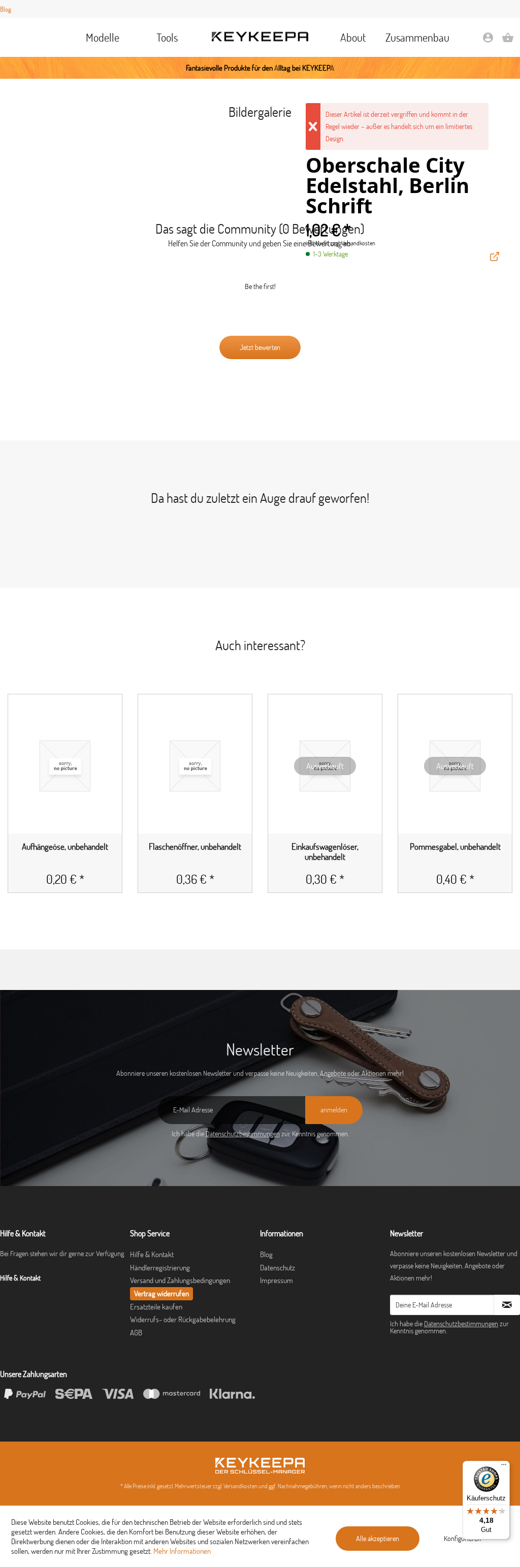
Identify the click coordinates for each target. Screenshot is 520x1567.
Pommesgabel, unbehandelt (455, 847)
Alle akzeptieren (377, 1538)
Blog (5, 9)
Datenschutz (277, 1267)
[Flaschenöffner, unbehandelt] (195, 766)
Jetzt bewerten (260, 347)
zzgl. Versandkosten (353, 243)
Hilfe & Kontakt (152, 1254)
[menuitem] (102, 37)
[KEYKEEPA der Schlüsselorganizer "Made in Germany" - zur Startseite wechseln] (260, 37)
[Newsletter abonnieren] (507, 1305)
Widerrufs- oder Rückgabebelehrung (183, 1319)
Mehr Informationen (182, 1551)
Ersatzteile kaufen (156, 1307)
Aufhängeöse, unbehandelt (65, 847)
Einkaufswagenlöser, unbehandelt (325, 852)
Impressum (276, 1280)
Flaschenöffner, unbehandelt (195, 847)
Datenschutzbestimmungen (243, 1133)
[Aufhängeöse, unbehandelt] (65, 766)
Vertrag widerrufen (161, 1293)
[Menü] (504, 1467)
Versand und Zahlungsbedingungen (180, 1280)
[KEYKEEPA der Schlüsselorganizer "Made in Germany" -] (260, 1466)
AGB (136, 1332)
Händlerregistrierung (160, 1267)
